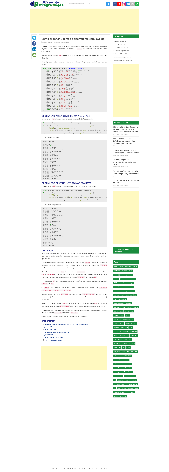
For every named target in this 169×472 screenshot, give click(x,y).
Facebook (115, 4)
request (121, 323)
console (126, 360)
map (121, 376)
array (131, 327)
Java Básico (134, 352)
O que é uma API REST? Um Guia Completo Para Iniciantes (126, 151)
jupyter (127, 275)
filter (136, 388)
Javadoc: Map (49, 327)
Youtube (119, 4)
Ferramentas (117, 307)
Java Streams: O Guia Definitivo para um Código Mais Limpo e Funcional (124, 141)
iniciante (125, 331)
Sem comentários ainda (62, 42)
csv (126, 287)
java (133, 343)
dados (132, 392)
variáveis (130, 311)
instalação (128, 267)
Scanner (116, 311)
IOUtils (115, 323)
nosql (125, 339)
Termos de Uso (113, 469)
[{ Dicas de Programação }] (47, 4)
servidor (124, 388)
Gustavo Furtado (89, 469)
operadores (121, 380)
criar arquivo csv (118, 291)
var (131, 275)
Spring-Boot (134, 335)
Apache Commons (131, 323)
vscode (131, 287)
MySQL (116, 283)
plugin (130, 271)
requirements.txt (129, 291)
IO (125, 311)
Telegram (128, 4)
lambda (135, 267)
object (126, 376)
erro (115, 299)
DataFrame (127, 356)
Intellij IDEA (117, 352)
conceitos (122, 283)
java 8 (127, 315)
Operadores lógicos (131, 384)
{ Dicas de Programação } (59, 469)
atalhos (128, 380)
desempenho (117, 319)
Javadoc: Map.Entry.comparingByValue (57, 332)
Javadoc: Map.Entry (51, 329)
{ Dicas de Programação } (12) (122, 50)
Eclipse (121, 267)
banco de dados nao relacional (122, 303)
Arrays (115, 267)
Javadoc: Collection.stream (54, 337)
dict (128, 352)
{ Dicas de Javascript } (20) (121, 47)
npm (130, 339)
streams (132, 376)
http (119, 388)
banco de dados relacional (128, 279)
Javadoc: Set (49, 335)
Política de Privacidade (101, 469)
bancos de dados (118, 287)
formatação (133, 331)
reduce (122, 315)
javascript (124, 271)
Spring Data (124, 327)
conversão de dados (119, 392)
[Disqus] (74, 392)
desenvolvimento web (120, 368)
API (123, 347)
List (115, 380)
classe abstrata (118, 360)
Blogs (128, 347)
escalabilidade (122, 299)
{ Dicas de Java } (47, 42)
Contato (132, 4)
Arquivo (116, 335)
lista (124, 307)
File (120, 347)
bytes (129, 368)
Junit (121, 356)
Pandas (134, 380)
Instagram (124, 4)
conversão (123, 396)
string (115, 347)
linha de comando (119, 384)
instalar (116, 331)
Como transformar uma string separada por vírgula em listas (126, 172)
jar (129, 343)
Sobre (137, 4)
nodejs (120, 339)
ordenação (130, 283)
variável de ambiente (119, 364)
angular (116, 315)
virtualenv (116, 327)
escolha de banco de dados (128, 295)
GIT (115, 388)
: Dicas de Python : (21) (120, 54)
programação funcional (120, 343)
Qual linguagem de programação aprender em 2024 (124, 161)
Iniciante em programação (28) (123, 60)
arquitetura (117, 271)
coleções (130, 388)
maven (115, 275)
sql (133, 319)
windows (135, 307)
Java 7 (121, 275)
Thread (130, 372)
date (121, 311)
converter (122, 335)
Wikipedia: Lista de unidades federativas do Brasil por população (66, 324)
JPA (128, 392)
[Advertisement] (83, 21)
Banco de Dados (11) (120, 41)
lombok (116, 356)
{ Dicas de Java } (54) (120, 44)
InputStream (126, 319)
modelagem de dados (120, 372)
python (129, 364)
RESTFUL (116, 295)
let (128, 335)
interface (116, 279)
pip (120, 331)
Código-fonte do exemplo (53, 340)
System (116, 396)
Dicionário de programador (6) (122, 57)
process (116, 376)
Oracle (129, 307)
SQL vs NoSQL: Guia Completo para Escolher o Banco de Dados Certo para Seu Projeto (125, 129)
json (115, 339)
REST (123, 352)
